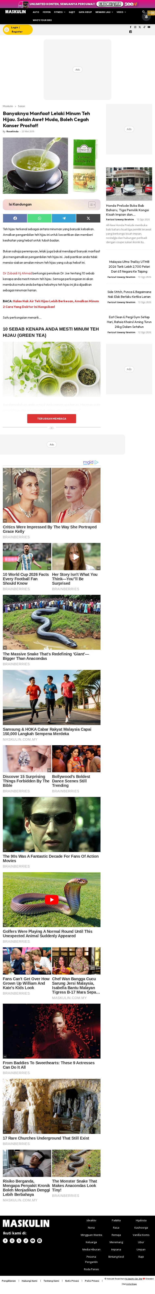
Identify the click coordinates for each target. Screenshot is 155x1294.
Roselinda (12, 131)
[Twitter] (139, 27)
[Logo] (15, 11)
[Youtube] (149, 27)
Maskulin (8, 106)
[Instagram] (135, 27)
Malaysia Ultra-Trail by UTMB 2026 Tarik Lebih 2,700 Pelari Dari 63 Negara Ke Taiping (129, 266)
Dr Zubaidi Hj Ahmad (17, 273)
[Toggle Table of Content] (89, 204)
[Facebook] (130, 27)
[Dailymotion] (130, 32)
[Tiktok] (144, 27)
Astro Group (131, 1284)
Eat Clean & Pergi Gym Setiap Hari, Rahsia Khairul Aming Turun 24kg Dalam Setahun (129, 322)
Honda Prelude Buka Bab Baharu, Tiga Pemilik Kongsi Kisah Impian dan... (127, 209)
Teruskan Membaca (51, 418)
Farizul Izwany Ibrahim (120, 219)
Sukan (21, 106)
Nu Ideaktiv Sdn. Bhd (133, 1279)
